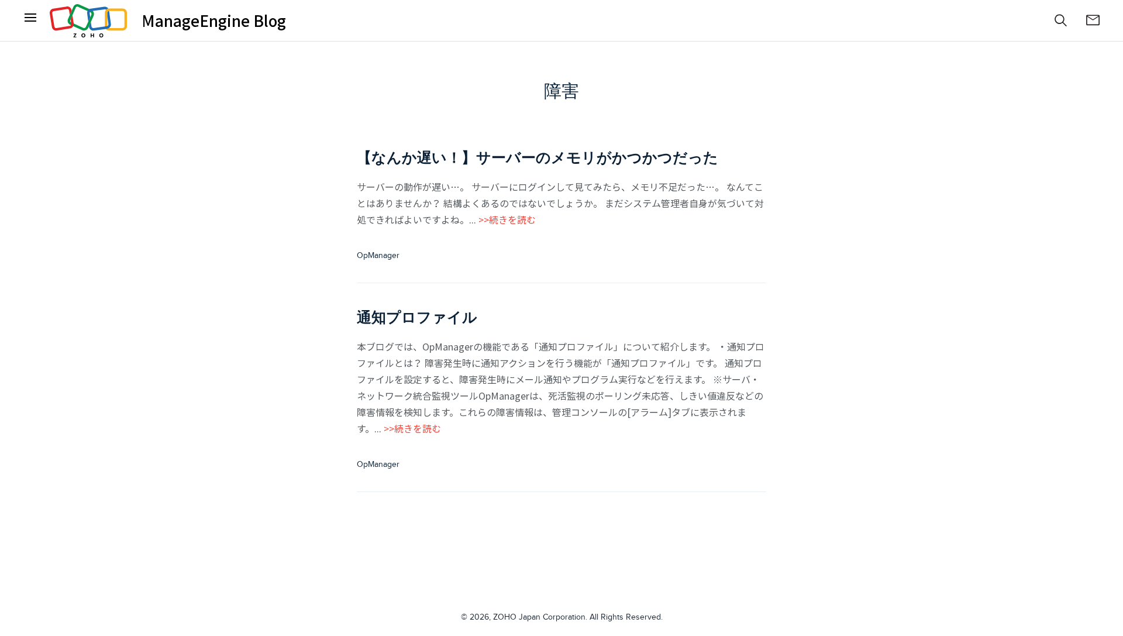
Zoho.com (88, 20)
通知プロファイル (417, 317)
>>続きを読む (507, 219)
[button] (1061, 20)
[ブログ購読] (1093, 20)
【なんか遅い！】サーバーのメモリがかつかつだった (537, 157)
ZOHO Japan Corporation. (540, 617)
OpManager (378, 255)
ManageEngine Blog (214, 20)
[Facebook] (30, 20)
